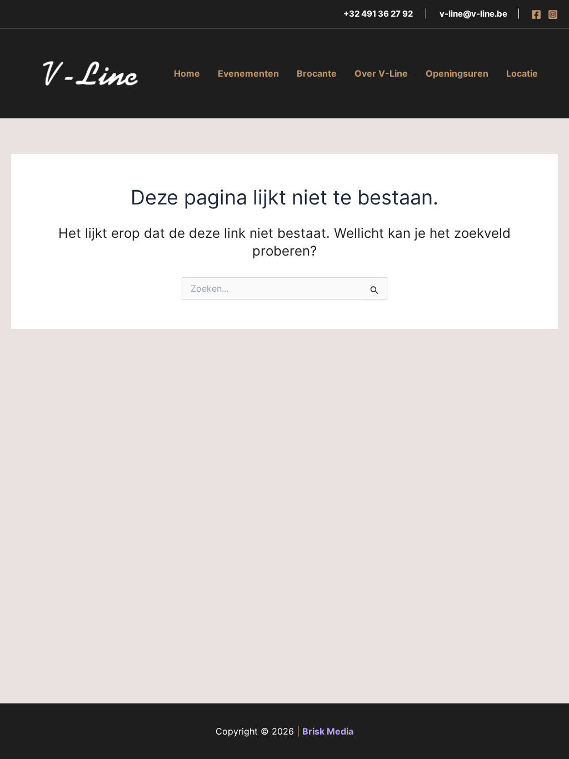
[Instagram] (553, 14)
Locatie (522, 73)
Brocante (317, 73)
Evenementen (248, 73)
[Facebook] (536, 14)
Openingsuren (457, 73)
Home (187, 73)
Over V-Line (381, 73)
